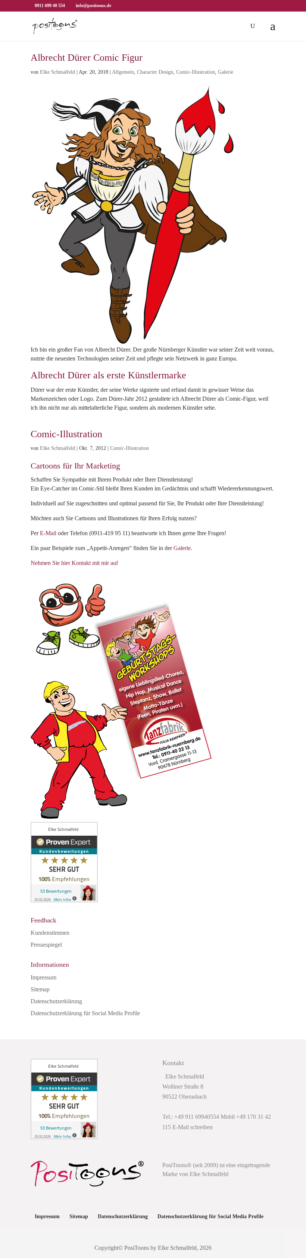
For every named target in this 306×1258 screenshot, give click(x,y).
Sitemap (40, 989)
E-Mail (48, 533)
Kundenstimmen (50, 933)
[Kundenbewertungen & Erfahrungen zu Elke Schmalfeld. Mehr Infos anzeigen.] (64, 900)
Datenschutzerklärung (56, 1001)
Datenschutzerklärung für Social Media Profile (85, 1013)
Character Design (155, 72)
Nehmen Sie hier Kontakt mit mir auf (74, 563)
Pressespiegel (46, 944)
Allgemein (123, 72)
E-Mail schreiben (192, 1127)
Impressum (43, 977)
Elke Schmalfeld (57, 72)
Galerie (225, 72)
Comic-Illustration (195, 72)
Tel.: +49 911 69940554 (190, 1117)
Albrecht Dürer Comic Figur (87, 57)
